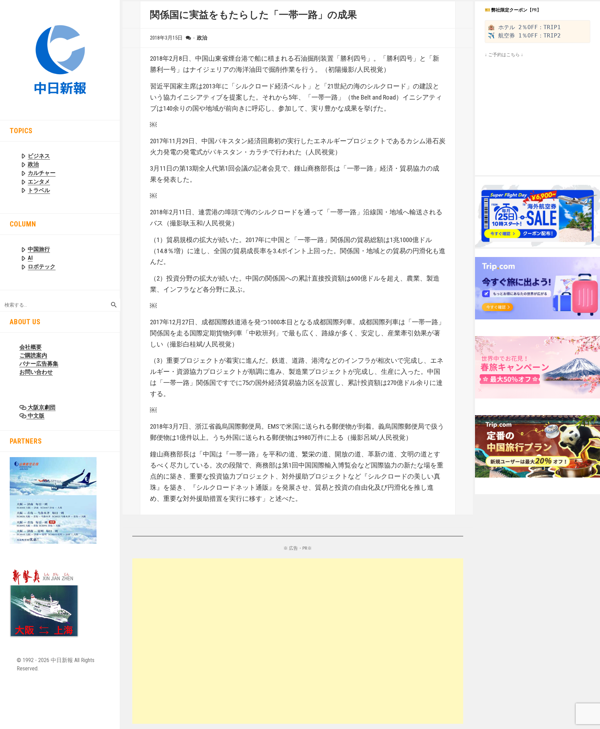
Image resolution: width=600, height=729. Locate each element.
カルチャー (42, 173)
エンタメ (39, 181)
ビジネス (39, 156)
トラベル (39, 190)
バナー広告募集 (38, 363)
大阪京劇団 (41, 407)
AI (30, 258)
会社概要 (30, 347)
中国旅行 (39, 249)
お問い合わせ (36, 372)
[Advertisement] (298, 641)
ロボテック (42, 266)
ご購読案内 (33, 355)
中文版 (35, 415)
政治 (33, 164)
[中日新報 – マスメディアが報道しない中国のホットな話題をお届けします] (60, 59)
